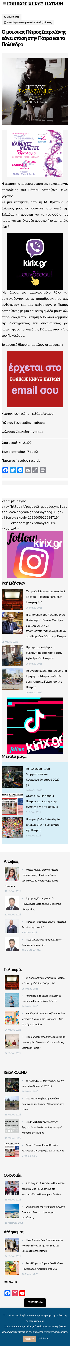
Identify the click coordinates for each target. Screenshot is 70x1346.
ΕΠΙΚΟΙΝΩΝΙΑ (35, 1302)
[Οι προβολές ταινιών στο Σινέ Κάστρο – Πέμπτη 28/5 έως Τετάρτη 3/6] (12, 600)
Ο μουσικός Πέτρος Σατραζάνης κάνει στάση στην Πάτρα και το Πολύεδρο (34, 38)
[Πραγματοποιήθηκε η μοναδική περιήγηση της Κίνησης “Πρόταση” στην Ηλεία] (12, 1104)
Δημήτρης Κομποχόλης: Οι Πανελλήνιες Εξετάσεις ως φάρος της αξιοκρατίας (41, 904)
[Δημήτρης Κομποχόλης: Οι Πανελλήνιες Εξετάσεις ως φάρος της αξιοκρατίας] (12, 904)
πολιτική (23, 1332)
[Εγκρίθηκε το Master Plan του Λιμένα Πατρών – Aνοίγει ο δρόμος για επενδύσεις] (12, 1212)
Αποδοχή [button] (29, 1339)
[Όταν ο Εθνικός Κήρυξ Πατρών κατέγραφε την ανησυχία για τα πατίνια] (12, 805)
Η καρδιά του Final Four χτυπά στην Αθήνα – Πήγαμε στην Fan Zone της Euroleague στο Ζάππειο (42, 1246)
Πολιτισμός (47, 23)
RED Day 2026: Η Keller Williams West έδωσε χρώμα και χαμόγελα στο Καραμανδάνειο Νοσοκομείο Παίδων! (44, 1189)
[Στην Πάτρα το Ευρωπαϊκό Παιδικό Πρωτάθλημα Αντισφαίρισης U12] (12, 1269)
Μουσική (22, 23)
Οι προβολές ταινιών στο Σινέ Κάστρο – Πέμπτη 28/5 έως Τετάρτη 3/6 (45, 597)
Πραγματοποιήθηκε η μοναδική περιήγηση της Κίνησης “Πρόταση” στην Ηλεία (43, 1104)
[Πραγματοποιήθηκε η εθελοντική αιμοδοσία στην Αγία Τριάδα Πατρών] (12, 656)
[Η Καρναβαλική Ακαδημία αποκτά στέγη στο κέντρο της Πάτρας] (12, 828)
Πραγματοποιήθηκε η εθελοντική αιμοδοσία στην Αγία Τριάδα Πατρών (44, 653)
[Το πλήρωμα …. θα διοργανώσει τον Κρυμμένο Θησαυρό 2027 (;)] (12, 778)
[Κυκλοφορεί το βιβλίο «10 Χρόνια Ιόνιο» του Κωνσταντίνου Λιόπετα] (12, 1001)
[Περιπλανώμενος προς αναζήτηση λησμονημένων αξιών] (12, 945)
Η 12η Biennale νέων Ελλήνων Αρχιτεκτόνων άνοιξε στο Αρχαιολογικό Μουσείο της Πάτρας (42, 1127)
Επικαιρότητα (12, 23)
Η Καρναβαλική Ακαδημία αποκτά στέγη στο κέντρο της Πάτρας (43, 825)
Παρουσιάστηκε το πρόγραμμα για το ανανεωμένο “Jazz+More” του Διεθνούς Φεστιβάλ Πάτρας (43, 1042)
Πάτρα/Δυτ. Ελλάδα (34, 23)
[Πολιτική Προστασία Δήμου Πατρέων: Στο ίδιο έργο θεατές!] (12, 927)
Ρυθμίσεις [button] (43, 1338)
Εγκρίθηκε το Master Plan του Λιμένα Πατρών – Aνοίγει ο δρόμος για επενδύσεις (43, 1212)
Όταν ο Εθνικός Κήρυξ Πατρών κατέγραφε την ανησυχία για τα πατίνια (42, 801)
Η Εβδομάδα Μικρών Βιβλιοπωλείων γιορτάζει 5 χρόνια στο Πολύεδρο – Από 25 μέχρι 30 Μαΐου (43, 1019)
